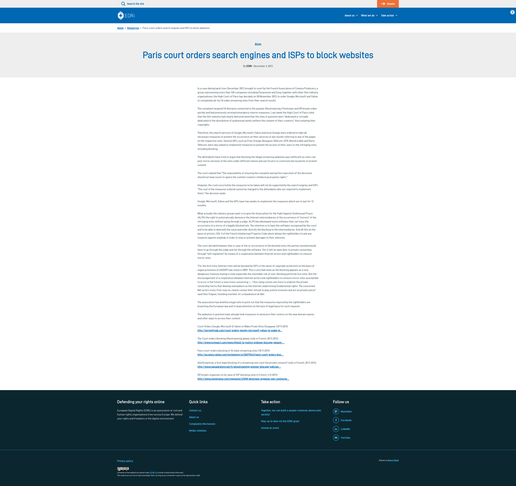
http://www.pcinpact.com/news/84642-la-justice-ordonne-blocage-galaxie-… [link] (241, 342)
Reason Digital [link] (393, 460)
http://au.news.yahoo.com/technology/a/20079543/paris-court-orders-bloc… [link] (241, 354)
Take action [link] (387, 15)
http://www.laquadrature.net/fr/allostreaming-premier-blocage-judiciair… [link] (239, 366)
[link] (512, 12)
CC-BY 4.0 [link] (153, 472)
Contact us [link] (195, 410)
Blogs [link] (258, 43)
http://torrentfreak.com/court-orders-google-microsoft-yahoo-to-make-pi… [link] (240, 330)
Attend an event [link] (270, 427)
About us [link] (349, 15)
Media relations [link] (197, 430)
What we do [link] (367, 15)
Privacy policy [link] (125, 461)
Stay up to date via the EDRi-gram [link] (280, 421)
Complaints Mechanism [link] (202, 423)
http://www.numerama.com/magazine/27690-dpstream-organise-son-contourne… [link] (243, 378)
